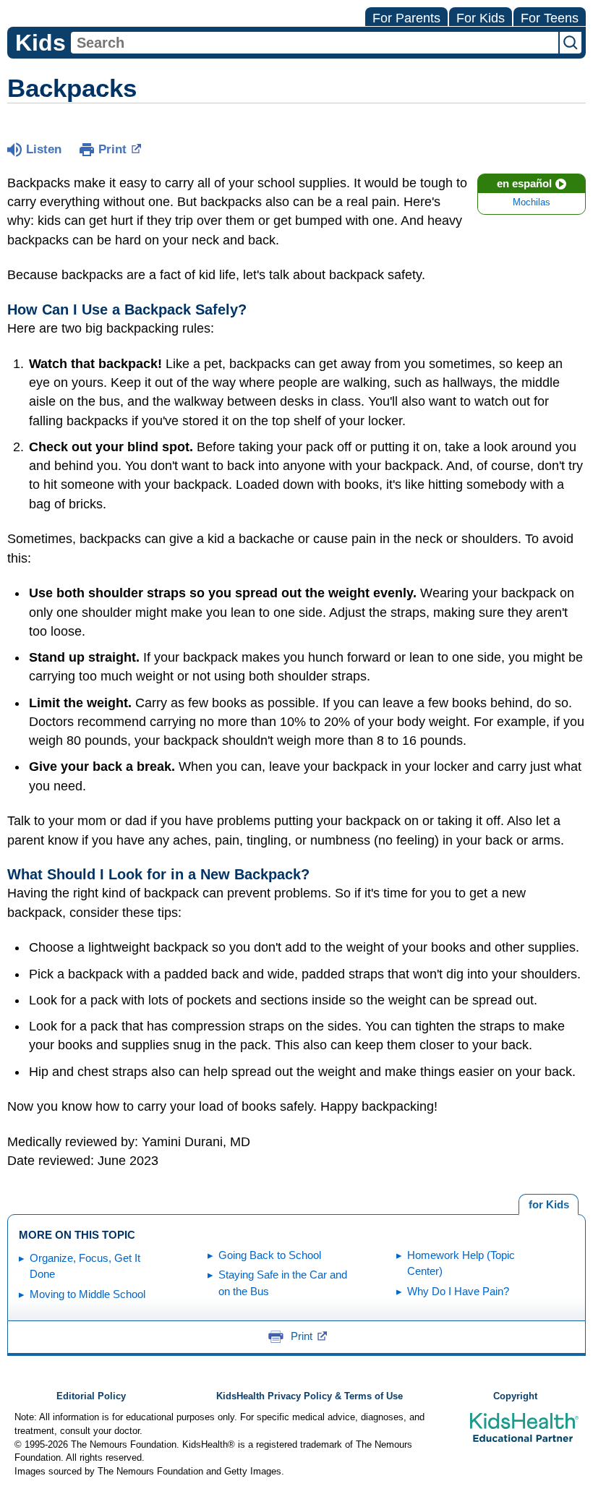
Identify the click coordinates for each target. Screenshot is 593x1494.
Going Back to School (269, 1255)
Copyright (515, 1396)
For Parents (406, 18)
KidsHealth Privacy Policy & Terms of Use (309, 1396)
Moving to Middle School (87, 1294)
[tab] (549, 1205)
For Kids (480, 18)
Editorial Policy (91, 1396)
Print (112, 149)
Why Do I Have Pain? (458, 1291)
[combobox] (314, 43)
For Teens (550, 18)
